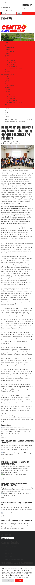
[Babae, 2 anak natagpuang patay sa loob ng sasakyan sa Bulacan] (17, 494)
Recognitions (13, 66)
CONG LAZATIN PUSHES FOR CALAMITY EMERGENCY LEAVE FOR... (14, 484)
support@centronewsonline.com (15, 559)
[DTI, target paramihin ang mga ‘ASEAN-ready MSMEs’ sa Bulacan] (17, 453)
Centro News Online (7, 74)
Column (11, 51)
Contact (7, 3)
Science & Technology (15, 68)
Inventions (12, 64)
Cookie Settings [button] (8, 580)
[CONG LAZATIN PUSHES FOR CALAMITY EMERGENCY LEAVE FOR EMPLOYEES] (17, 475)
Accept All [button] (18, 580)
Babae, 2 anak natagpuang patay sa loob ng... (16, 503)
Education (12, 60)
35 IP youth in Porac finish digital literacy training (16, 418)
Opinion (7, 49)
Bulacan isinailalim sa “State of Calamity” (17, 520)
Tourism (7, 72)
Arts (10, 59)
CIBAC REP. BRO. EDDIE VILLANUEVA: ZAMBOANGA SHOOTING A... (17, 442)
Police (7, 46)
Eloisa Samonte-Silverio (11, 144)
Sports (7, 70)
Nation (7, 42)
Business (7, 53)
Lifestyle (7, 55)
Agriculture (12, 62)
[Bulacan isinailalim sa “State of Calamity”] (15, 513)
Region (7, 44)
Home (7, 1)
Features (8, 57)
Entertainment (9, 47)
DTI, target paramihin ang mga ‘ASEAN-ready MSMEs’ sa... (15, 463)
